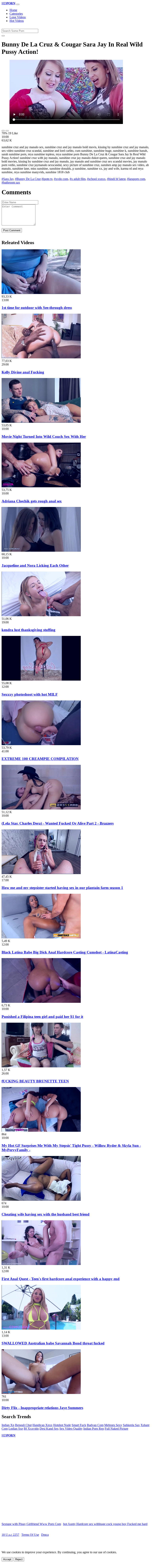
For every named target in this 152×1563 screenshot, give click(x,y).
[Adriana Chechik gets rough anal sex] (41, 486)
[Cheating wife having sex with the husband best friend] (41, 1199)
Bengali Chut (23, 1425)
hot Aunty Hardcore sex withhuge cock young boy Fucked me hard (105, 1524)
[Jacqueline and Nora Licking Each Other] (41, 550)
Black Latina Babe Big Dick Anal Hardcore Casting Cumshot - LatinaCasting (65, 952)
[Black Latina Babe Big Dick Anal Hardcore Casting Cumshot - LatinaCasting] (41, 937)
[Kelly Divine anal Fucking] (41, 357)
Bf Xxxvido (31, 1428)
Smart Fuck (79, 1425)
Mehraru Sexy (113, 1425)
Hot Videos (17, 20)
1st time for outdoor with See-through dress (37, 308)
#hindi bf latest (116, 179)
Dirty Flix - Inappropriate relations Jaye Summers (42, 1408)
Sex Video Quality (71, 1428)
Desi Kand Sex (49, 1428)
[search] (3, 35)
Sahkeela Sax (131, 1425)
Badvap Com (95, 1425)
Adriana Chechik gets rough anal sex (32, 501)
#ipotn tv (47, 179)
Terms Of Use (30, 1534)
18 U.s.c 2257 (10, 1534)
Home (13, 10)
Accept (7, 1559)
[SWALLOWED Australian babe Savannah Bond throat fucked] (41, 1328)
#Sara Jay (7, 179)
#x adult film (78, 179)
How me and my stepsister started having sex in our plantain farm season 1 (62, 888)
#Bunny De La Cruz (28, 179)
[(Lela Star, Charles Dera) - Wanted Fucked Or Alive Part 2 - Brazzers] (41, 808)
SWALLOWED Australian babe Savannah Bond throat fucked (53, 1343)
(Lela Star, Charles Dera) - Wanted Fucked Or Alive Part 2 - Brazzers (58, 823)
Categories (16, 13)
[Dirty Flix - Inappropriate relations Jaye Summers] (41, 1393)
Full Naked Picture (116, 1428)
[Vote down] (7, 130)
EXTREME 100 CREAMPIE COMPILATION (40, 759)
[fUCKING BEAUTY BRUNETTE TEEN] (41, 1066)
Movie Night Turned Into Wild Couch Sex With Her (44, 436)
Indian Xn (8, 1425)
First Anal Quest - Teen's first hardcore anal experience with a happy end (61, 1279)
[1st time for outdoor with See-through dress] (41, 293)
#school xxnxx (96, 179)
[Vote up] (3, 130)
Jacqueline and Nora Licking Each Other (35, 565)
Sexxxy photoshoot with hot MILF (30, 694)
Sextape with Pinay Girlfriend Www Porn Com (31, 1524)
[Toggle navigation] (17, 4)
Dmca (45, 1534)
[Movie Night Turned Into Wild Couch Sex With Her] (41, 421)
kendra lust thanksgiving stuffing (28, 630)
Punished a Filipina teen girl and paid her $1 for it (42, 1017)
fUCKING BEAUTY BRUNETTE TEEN (35, 1081)
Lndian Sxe (16, 1428)
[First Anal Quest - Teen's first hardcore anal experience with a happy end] (41, 1264)
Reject (19, 1559)
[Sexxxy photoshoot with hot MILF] (41, 679)
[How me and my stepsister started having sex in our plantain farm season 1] (41, 873)
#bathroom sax (11, 182)
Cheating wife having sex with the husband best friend (45, 1214)
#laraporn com (136, 179)
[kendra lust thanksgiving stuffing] (41, 615)
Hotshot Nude (62, 1425)
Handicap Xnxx (42, 1425)
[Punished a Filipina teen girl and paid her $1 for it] (41, 1001)
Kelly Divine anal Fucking (23, 372)
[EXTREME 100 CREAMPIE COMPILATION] (41, 744)
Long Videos (18, 17)
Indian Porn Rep (93, 1428)
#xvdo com (61, 179)
